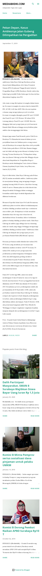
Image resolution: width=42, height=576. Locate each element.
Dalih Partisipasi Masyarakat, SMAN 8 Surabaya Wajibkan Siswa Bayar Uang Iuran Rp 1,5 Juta (21, 387)
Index (17, 335)
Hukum (11, 335)
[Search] (33, 4)
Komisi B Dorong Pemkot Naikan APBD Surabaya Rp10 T (21, 531)
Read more (35, 416)
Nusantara (17, 13)
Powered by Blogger (22, 570)
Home (5, 13)
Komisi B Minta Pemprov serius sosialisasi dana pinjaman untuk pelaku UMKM (18, 460)
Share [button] (34, 335)
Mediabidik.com (14, 4)
